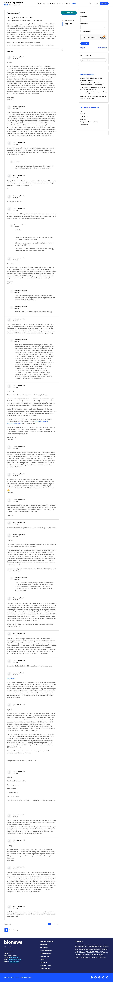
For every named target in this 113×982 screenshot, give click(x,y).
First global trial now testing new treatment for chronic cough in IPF (93, 97)
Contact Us (43, 962)
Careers (42, 959)
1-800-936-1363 (14, 961)
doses (18, 45)
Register (104, 3)
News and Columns (87, 75)
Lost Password (102, 48)
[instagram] (95, 977)
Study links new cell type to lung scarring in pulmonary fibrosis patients (93, 88)
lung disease (30, 45)
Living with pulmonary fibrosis (89, 122)
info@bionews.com (14, 959)
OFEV (43, 45)
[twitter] (103, 977)
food (22, 45)
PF (46, 45)
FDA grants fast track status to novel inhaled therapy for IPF (91, 79)
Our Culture (44, 947)
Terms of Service (45, 953)
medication (38, 45)
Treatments (84, 125)
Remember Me (87, 31)
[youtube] (107, 977)
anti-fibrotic (12, 45)
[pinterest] (99, 977)
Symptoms (83, 116)
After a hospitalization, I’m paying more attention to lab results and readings (92, 84)
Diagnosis (83, 119)
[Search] (90, 3)
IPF (25, 45)
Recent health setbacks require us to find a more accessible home (93, 93)
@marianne (11, 678)
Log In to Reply (69, 13)
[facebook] (91, 977)
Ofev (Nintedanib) (13, 13)
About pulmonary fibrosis (89, 107)
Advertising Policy (45, 965)
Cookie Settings (45, 968)
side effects (51, 45)
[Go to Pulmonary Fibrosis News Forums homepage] (13, 3)
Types (82, 111)
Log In (96, 3)
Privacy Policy (44, 956)
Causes (82, 114)
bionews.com (14, 957)
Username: (84, 16)
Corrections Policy (46, 950)
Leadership (43, 944)
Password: (84, 23)
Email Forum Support (46, 941)
